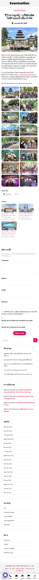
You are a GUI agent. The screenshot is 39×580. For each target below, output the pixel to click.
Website (4, 302)
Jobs (13, 568)
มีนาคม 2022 (7, 480)
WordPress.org (8, 552)
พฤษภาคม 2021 (8, 484)
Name (4, 278)
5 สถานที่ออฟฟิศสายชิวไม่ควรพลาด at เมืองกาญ (18, 374)
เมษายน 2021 (8, 488)
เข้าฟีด (6, 544)
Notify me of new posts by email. (13, 327)
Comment (5, 260)
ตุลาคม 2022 (7, 460)
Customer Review (19, 10)
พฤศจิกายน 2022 (9, 455)
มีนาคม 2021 (7, 492)
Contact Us (19, 570)
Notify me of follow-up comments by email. (17, 320)
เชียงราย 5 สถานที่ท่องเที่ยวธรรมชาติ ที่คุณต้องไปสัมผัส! (18, 365)
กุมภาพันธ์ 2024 (8, 435)
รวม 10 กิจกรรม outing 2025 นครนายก (15, 370)
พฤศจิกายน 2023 (9, 439)
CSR (5, 508)
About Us (8, 568)
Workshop (7, 525)
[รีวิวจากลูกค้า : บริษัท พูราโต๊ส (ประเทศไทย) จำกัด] (26, 208)
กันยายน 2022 (8, 464)
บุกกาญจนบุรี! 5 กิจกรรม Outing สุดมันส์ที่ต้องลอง (18, 360)
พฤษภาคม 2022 (8, 472)
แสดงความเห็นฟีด (9, 548)
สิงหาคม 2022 (8, 468)
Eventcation (19, 3)
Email (4, 290)
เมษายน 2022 (8, 476)
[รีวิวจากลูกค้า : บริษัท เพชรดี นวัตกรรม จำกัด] (9, 208)
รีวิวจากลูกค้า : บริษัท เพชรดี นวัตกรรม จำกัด (8, 214)
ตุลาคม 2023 (7, 443)
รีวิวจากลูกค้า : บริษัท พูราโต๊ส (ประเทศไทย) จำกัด (26, 214)
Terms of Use (29, 568)
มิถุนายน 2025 (8, 427)
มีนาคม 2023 (7, 447)
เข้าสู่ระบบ (7, 540)
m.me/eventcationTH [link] (26, 74)
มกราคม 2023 (8, 451)
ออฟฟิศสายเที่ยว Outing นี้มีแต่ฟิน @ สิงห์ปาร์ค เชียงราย (17, 355)
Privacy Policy (20, 568)
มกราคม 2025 (8, 431)
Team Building (8, 516)
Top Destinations (9, 520)
